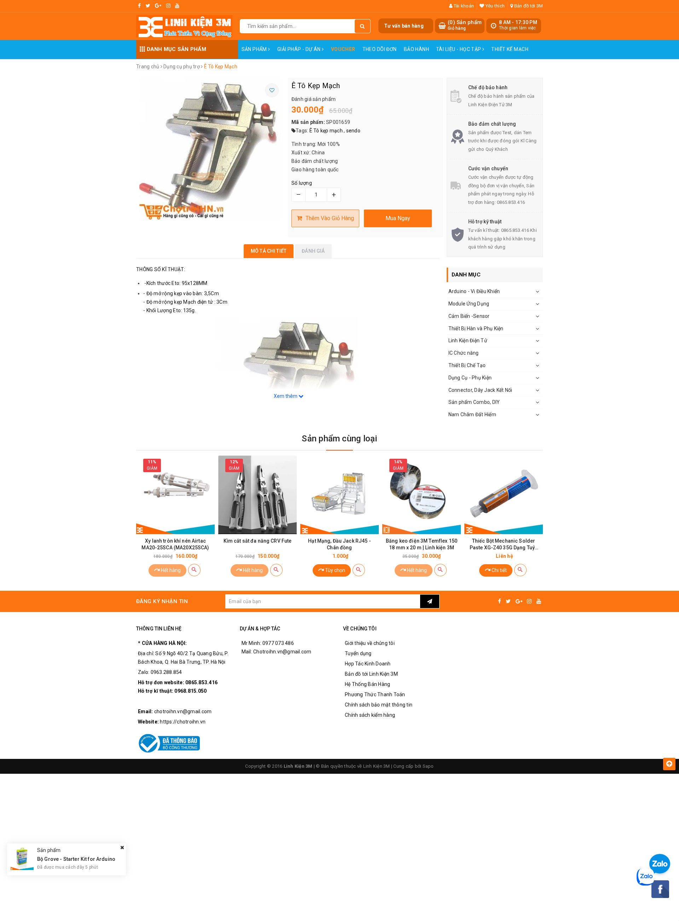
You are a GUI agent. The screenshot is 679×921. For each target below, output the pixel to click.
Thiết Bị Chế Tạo (467, 365)
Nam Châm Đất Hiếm (472, 414)
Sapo (428, 766)
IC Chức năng (463, 353)
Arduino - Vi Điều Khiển (474, 291)
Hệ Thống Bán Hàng (367, 684)
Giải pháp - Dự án (299, 49)
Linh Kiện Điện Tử (467, 340)
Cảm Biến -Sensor (469, 316)
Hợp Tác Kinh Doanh (368, 664)
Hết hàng (170, 570)
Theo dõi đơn (379, 49)
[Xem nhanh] (194, 570)
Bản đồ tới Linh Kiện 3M (371, 674)
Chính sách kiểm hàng (370, 715)
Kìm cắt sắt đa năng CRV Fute (258, 541)
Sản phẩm (255, 49)
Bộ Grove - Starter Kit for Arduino (76, 859)
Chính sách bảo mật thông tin (378, 705)
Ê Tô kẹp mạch (326, 130)
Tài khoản (463, 5)
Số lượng (301, 183)
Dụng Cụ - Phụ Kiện (470, 378)
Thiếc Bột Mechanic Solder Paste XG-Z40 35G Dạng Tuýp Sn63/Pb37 (504, 544)
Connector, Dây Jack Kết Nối (480, 390)
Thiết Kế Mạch (509, 49)
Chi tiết (499, 570)
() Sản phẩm (465, 25)
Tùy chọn (334, 570)
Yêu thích (494, 5)
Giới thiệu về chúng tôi (370, 643)
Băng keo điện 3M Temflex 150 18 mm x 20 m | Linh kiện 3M (421, 544)
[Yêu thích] (272, 90)
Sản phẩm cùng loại (339, 439)
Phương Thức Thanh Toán (375, 694)
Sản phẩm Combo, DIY (474, 402)
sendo (353, 130)
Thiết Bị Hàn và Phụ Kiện (476, 328)
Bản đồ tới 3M (528, 5)
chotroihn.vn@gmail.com (183, 711)
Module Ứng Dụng (468, 304)
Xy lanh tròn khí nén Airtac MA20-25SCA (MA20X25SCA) (175, 544)
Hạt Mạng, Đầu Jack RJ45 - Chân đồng (339, 544)
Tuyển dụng (358, 653)
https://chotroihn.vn (182, 722)
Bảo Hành (416, 49)
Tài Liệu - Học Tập (459, 49)
